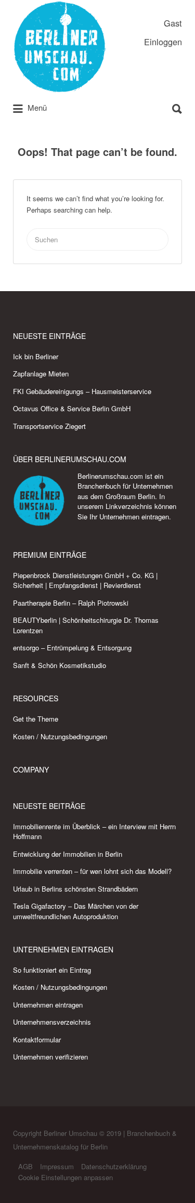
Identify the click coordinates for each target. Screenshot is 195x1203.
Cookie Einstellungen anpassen (65, 1177)
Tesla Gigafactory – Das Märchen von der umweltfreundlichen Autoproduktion (75, 911)
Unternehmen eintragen (134, 516)
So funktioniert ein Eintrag (52, 970)
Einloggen (163, 41)
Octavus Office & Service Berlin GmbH (72, 408)
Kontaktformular (37, 1039)
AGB (25, 1166)
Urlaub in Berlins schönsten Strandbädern (75, 889)
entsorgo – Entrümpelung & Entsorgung (72, 647)
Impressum (57, 1166)
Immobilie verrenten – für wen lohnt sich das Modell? (92, 871)
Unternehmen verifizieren (50, 1057)
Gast (173, 23)
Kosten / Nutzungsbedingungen (60, 736)
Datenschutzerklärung (114, 1166)
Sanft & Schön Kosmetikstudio (59, 665)
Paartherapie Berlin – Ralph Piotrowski (70, 603)
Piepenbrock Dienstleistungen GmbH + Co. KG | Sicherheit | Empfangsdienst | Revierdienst (85, 580)
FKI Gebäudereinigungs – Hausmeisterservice (82, 391)
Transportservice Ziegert (49, 426)
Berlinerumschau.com (110, 476)
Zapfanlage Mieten (41, 373)
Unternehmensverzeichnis (52, 1022)
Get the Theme (35, 719)
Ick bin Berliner (35, 356)
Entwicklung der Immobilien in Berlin (67, 854)
